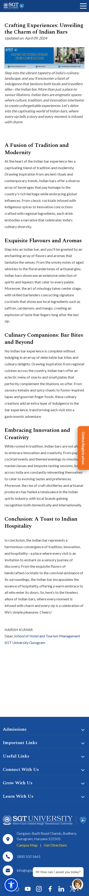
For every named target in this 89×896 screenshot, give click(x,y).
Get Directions (55, 845)
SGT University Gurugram (25, 642)
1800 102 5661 (29, 856)
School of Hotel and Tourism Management (47, 636)
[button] (11, 884)
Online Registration (83, 448)
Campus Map (27, 845)
